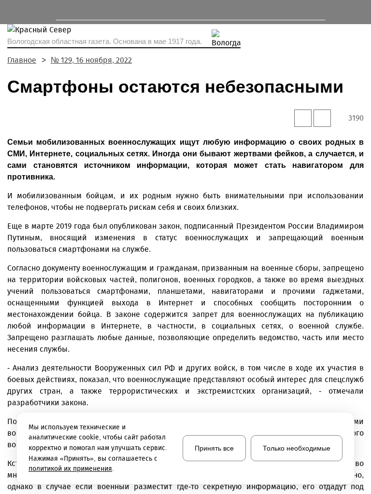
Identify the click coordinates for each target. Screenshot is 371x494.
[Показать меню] (11, 12)
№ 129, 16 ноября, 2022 (91, 60)
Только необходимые (296, 448)
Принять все (214, 448)
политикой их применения (70, 469)
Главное (21, 60)
